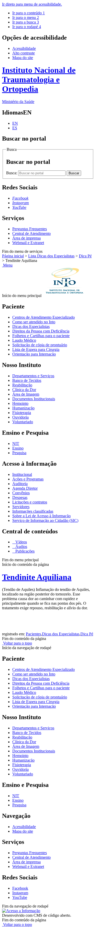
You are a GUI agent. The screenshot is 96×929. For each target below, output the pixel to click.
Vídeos (20, 542)
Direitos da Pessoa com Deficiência (40, 331)
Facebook (20, 888)
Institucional (22, 474)
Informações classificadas (32, 511)
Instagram (20, 893)
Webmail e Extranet (28, 242)
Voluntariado (22, 422)
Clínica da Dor (24, 389)
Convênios (21, 493)
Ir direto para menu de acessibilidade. (32, 4)
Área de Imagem (25, 394)
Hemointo (20, 403)
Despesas (19, 497)
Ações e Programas (28, 479)
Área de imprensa (26, 238)
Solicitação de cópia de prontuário (39, 345)
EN (15, 123)
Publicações (24, 551)
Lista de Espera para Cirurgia (35, 349)
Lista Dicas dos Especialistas (51, 256)
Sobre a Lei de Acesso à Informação (41, 516)
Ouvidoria (20, 417)
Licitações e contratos (29, 502)
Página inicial (13, 256)
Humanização (23, 408)
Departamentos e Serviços (33, 376)
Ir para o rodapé (26, 27)
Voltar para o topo (17, 643)
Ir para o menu (25, 17)
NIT (15, 443)
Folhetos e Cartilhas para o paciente (41, 336)
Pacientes (33, 634)
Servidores (20, 506)
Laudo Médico (24, 340)
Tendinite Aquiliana (36, 577)
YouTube (19, 897)
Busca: (12, 173)
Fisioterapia (21, 412)
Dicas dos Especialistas (31, 326)
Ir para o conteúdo (28, 13)
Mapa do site (22, 57)
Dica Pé (85, 256)
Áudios (20, 546)
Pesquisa (19, 453)
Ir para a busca (25, 22)
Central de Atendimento (31, 233)
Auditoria (20, 483)
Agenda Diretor (25, 488)
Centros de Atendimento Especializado (43, 317)
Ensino (18, 448)
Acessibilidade (24, 48)
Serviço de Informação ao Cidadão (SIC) (45, 520)
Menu (7, 265)
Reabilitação (22, 385)
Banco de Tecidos (26, 380)
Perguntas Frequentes (29, 229)
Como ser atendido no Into (33, 322)
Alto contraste (23, 53)
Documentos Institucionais (33, 399)
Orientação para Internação (34, 354)
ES (14, 128)
